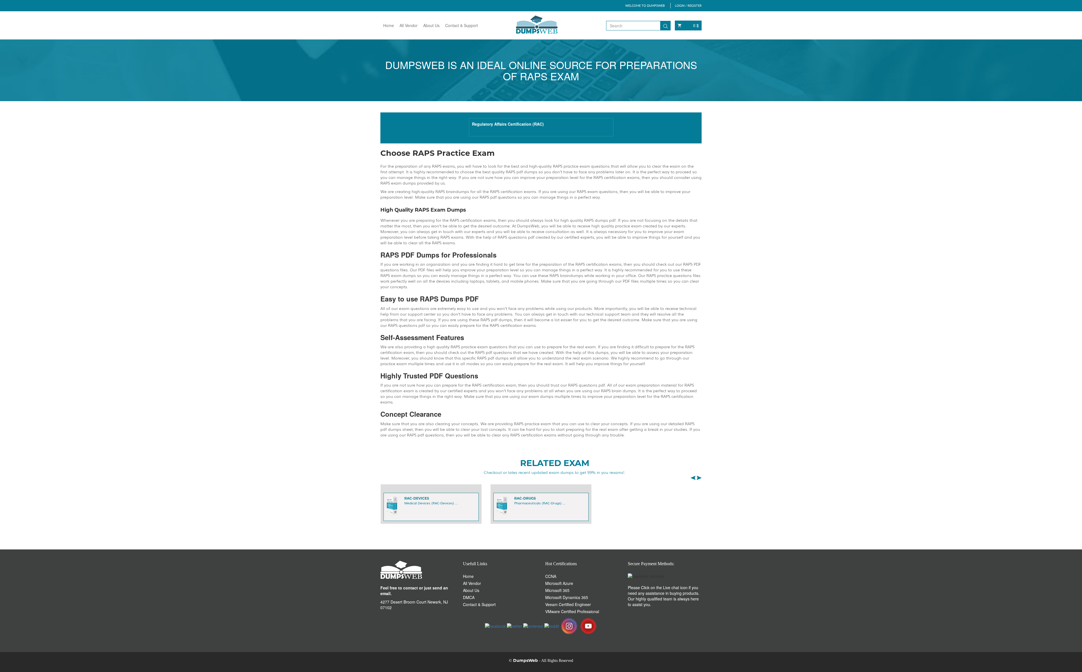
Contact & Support (461, 25)
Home (388, 25)
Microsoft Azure (559, 583)
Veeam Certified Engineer (568, 604)
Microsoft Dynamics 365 (566, 597)
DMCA (469, 597)
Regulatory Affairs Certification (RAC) (508, 124)
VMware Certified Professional (572, 611)
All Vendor (409, 25)
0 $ (696, 25)
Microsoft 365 (557, 590)
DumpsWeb (525, 660)
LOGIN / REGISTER (688, 5)
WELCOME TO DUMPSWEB (645, 5)
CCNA (550, 576)
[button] (692, 478)
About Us (431, 25)
